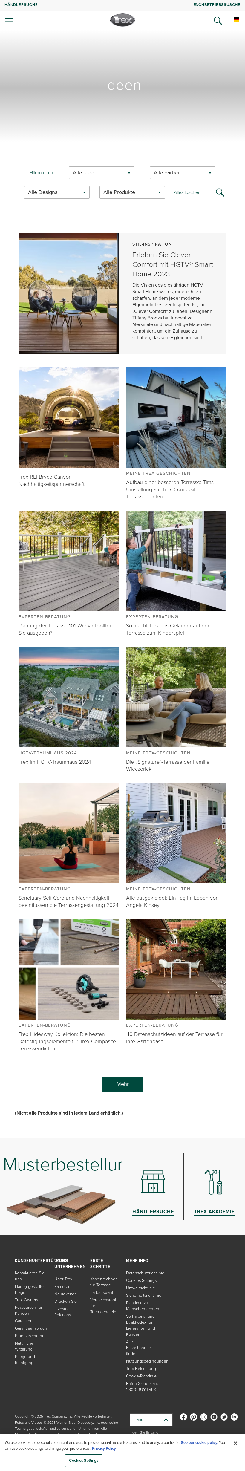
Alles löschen (187, 192)
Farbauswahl (101, 1292)
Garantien (24, 1321)
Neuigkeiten (65, 1294)
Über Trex (63, 1279)
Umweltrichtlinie (140, 1288)
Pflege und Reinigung (25, 1360)
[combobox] (101, 172)
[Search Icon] (220, 192)
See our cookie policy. (199, 1442)
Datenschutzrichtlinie (145, 1273)
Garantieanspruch (31, 1328)
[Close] (235, 1443)
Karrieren (62, 1286)
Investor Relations (62, 1312)
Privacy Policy (104, 1448)
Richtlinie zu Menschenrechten (142, 1306)
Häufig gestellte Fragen (29, 1289)
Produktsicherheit (31, 1336)
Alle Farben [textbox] (167, 172)
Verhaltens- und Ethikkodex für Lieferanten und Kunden (140, 1325)
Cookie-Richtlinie (141, 1376)
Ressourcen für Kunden (28, 1310)
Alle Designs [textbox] (42, 192)
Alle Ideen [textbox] (85, 172)
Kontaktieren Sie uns (30, 1276)
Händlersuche (21, 4)
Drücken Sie (65, 1301)
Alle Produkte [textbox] (119, 192)
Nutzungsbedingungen (147, 1361)
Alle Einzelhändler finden (138, 1348)
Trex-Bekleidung (141, 1369)
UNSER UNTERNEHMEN (70, 1263)
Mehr (123, 1084)
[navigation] (122, 15)
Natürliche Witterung (24, 1346)
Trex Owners (26, 1300)
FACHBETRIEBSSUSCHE (217, 4)
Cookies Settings (83, 1460)
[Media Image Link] (69, 417)
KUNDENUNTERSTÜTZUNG (41, 1260)
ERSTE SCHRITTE (100, 1263)
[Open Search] (218, 21)
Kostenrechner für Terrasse (103, 1282)
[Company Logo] (122, 20)
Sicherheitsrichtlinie (143, 1295)
